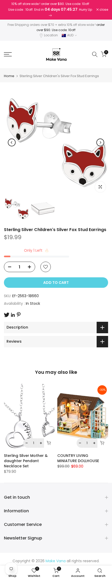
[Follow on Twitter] (6, 315)
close (103, 9)
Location (51, 35)
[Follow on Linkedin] (13, 315)
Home (9, 75)
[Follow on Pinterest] (18, 314)
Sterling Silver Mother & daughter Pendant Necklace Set (26, 461)
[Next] (100, 142)
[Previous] (12, 142)
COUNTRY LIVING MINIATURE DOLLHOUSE (78, 458)
